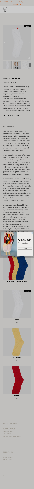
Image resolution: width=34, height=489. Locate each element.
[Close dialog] (32, 233)
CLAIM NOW (25, 248)
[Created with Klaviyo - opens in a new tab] (17, 256)
